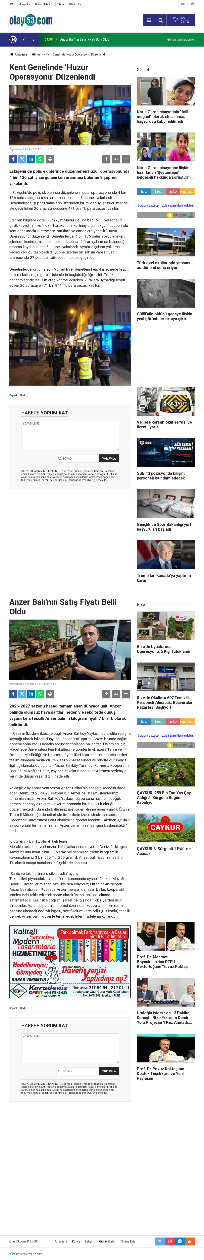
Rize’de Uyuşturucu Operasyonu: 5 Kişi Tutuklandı (94, 39)
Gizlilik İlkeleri (107, 1241)
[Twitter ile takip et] (160, 1241)
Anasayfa (20, 54)
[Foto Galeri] (192, 4)
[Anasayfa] (11, 4)
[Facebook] (13, 159)
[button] (106, 159)
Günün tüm (181, 39)
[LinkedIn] (31, 159)
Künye (76, 1241)
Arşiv (61, 4)
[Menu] (149, 20)
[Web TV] (183, 4)
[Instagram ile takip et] (170, 1241)
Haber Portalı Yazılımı (29, 1254)
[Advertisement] (70, 521)
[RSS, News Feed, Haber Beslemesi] (190, 1241)
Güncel (36, 54)
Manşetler (24, 4)
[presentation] (24, 39)
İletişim (89, 1241)
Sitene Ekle (75, 4)
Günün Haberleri (44, 4)
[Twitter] (22, 159)
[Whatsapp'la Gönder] (40, 159)
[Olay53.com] (31, 20)
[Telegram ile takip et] (180, 1241)
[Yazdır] (50, 159)
